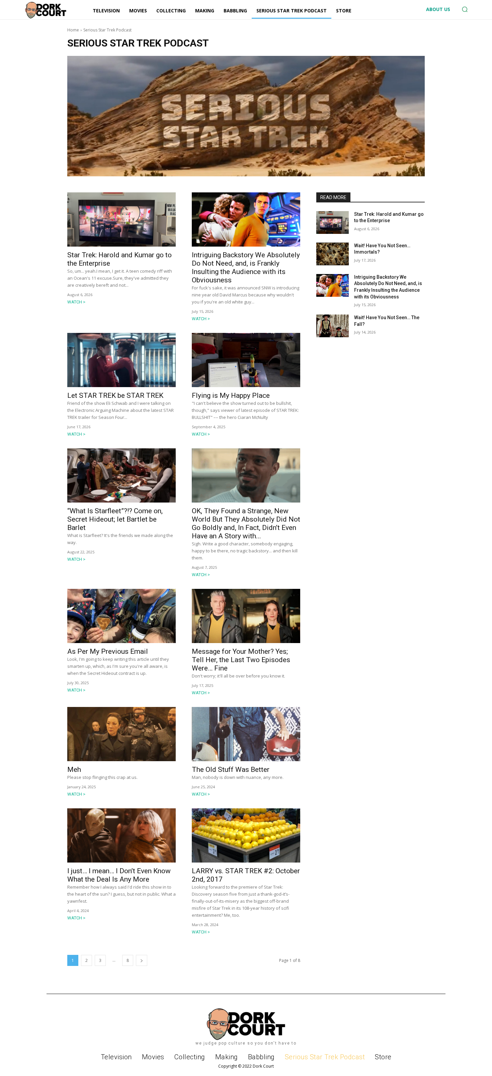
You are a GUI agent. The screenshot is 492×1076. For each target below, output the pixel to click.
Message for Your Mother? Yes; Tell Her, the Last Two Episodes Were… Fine (241, 659)
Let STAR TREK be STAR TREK (115, 395)
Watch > (76, 301)
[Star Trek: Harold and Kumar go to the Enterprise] (121, 219)
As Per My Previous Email (107, 651)
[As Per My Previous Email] (121, 616)
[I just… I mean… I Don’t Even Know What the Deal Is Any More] (121, 835)
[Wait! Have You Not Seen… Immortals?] (332, 254)
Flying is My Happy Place (231, 395)
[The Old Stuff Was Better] (246, 734)
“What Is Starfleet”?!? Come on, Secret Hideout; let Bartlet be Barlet (115, 519)
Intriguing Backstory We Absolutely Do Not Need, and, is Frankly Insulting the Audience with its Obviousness (246, 267)
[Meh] (121, 734)
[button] (464, 9)
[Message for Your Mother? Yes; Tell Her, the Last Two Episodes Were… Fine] (246, 616)
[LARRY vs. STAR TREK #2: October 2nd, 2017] (246, 835)
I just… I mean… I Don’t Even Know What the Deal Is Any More (119, 875)
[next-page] (141, 960)
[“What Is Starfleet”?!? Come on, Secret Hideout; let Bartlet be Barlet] (121, 475)
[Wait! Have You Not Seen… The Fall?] (332, 326)
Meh (74, 770)
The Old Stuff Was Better (230, 770)
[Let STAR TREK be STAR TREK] (121, 360)
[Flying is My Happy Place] (246, 360)
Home (73, 30)
